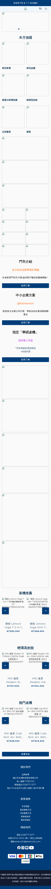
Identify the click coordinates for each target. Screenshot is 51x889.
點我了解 (25, 285)
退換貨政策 (25, 816)
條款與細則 (25, 820)
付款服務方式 (25, 813)
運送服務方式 (25, 809)
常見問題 (25, 806)
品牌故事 (25, 774)
